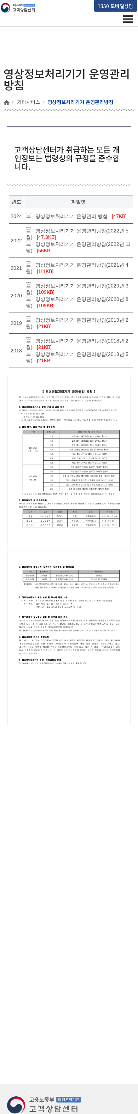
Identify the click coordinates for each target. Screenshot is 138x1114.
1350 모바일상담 (115, 6)
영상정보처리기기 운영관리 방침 (71, 216)
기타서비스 (28, 101)
